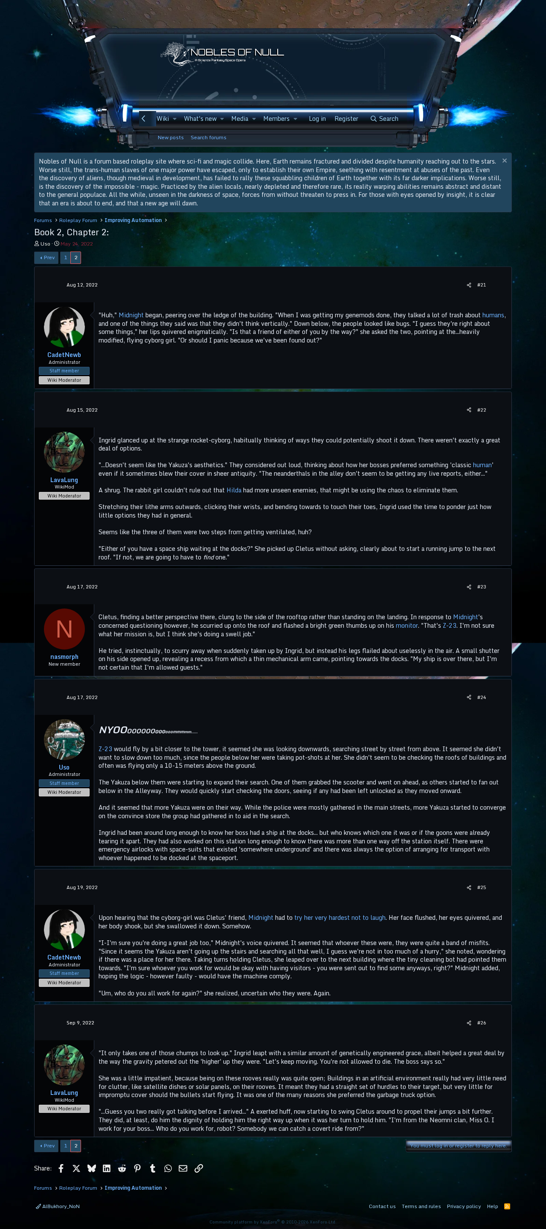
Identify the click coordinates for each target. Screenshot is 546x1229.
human (482, 465)
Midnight (131, 315)
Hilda (234, 490)
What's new (200, 118)
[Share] (469, 285)
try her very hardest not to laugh (340, 917)
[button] (174, 118)
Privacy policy (464, 1206)
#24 (481, 697)
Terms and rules (421, 1206)
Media (239, 118)
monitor (407, 625)
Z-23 (449, 625)
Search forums (209, 137)
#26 (481, 1023)
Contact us (382, 1206)
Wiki (163, 118)
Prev (49, 257)
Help (492, 1206)
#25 (481, 887)
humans (493, 315)
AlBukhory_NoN (60, 1206)
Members (276, 118)
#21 (481, 285)
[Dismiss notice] (503, 161)
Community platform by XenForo (273, 1221)
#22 (481, 410)
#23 (481, 587)
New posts (171, 137)
